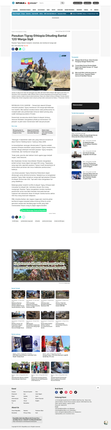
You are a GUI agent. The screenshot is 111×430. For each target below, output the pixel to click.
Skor (36, 391)
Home (13, 31)
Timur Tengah (16, 13)
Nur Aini (26, 45)
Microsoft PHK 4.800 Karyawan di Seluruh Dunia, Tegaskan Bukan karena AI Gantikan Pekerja (85, 74)
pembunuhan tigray (47, 221)
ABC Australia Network (50, 13)
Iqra (25, 394)
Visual (25, 400)
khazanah (41, 10)
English (37, 400)
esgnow (79, 10)
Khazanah (14, 394)
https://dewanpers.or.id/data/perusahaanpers (25, 421)
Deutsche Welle (78, 3)
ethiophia (37, 221)
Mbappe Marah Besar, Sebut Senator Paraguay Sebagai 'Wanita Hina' (86, 60)
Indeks (96, 10)
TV (91, 10)
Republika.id (87, 3)
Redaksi (26, 410)
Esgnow (14, 400)
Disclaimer (14, 412)
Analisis (26, 396)
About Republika (16, 410)
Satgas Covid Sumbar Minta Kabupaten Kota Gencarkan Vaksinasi (33, 131)
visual (86, 10)
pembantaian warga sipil (27, 221)
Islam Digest (38, 394)
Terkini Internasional (78, 113)
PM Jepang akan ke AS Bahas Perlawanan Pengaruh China (18, 131)
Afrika (41, 13)
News (13, 396)
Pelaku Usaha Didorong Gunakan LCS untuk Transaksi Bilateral (47, 132)
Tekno (25, 398)
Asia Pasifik (35, 13)
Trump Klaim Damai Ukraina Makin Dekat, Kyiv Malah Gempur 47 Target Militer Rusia (86, 67)
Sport (36, 396)
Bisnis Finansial (70, 10)
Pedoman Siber (39, 410)
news (53, 10)
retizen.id (95, 3)
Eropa (23, 13)
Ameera (14, 391)
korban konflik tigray (59, 221)
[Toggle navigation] (13, 3)
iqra (48, 10)
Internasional (19, 31)
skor (34, 10)
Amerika (28, 13)
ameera (15, 10)
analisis (60, 10)
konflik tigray (15, 221)
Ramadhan (26, 403)
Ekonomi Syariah (25, 10)
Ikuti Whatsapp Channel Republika (34, 210)
